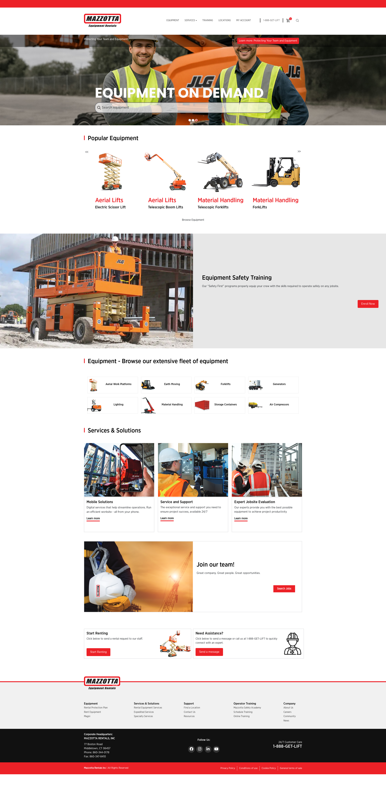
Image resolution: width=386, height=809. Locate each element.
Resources (189, 716)
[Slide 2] (193, 120)
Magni (87, 716)
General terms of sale (291, 768)
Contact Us (189, 712)
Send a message (209, 651)
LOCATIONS (224, 20)
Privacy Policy (227, 768)
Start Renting (98, 652)
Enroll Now (368, 303)
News (286, 720)
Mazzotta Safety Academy (247, 707)
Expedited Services (144, 712)
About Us (288, 707)
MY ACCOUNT (243, 20)
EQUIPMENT (172, 20)
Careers (287, 712)
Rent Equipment (92, 712)
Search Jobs (284, 588)
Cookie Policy (269, 768)
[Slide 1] (189, 120)
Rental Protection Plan (96, 707)
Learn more (93, 518)
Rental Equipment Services (148, 707)
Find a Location (192, 707)
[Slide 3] (196, 120)
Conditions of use (248, 768)
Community (289, 716)
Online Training (242, 716)
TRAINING (207, 20)
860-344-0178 (101, 752)
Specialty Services (143, 716)
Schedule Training (243, 712)
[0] (288, 20)
